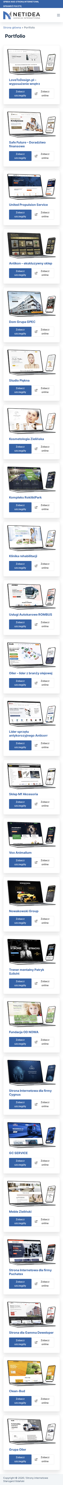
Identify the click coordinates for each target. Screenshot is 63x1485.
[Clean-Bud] (32, 1361)
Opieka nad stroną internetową (21, 1)
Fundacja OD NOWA (23, 1032)
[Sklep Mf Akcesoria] (32, 764)
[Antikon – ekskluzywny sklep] (32, 234)
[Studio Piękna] (32, 351)
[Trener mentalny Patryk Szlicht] (32, 940)
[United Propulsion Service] (32, 175)
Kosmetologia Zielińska (26, 439)
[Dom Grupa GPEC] (32, 292)
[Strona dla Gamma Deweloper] (32, 1303)
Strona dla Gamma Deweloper (31, 1332)
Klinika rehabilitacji (23, 556)
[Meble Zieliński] (32, 1182)
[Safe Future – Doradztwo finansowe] (32, 113)
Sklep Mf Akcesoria (23, 794)
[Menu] (58, 15)
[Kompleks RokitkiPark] (32, 468)
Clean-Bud (17, 1391)
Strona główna (12, 27)
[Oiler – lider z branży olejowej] (32, 643)
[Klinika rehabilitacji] (32, 526)
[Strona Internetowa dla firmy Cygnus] (32, 1061)
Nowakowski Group (23, 911)
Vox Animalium (20, 853)
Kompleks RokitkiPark (25, 497)
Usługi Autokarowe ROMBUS (30, 614)
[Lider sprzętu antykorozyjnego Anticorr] (32, 702)
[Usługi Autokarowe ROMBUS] (32, 585)
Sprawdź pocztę (12, 6)
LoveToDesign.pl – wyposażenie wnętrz (24, 82)
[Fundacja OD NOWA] (32, 1002)
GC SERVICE (18, 1153)
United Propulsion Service (28, 205)
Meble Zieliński (20, 1212)
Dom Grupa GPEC (22, 322)
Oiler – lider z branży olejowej (30, 673)
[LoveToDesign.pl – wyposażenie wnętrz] (32, 50)
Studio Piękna (19, 380)
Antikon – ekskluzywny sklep (30, 263)
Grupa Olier (17, 1449)
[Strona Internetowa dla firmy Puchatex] (32, 1240)
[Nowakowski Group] (32, 881)
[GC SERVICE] (32, 1123)
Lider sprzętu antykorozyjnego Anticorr (28, 733)
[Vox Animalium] (32, 823)
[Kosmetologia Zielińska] (32, 409)
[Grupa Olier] (32, 1420)
